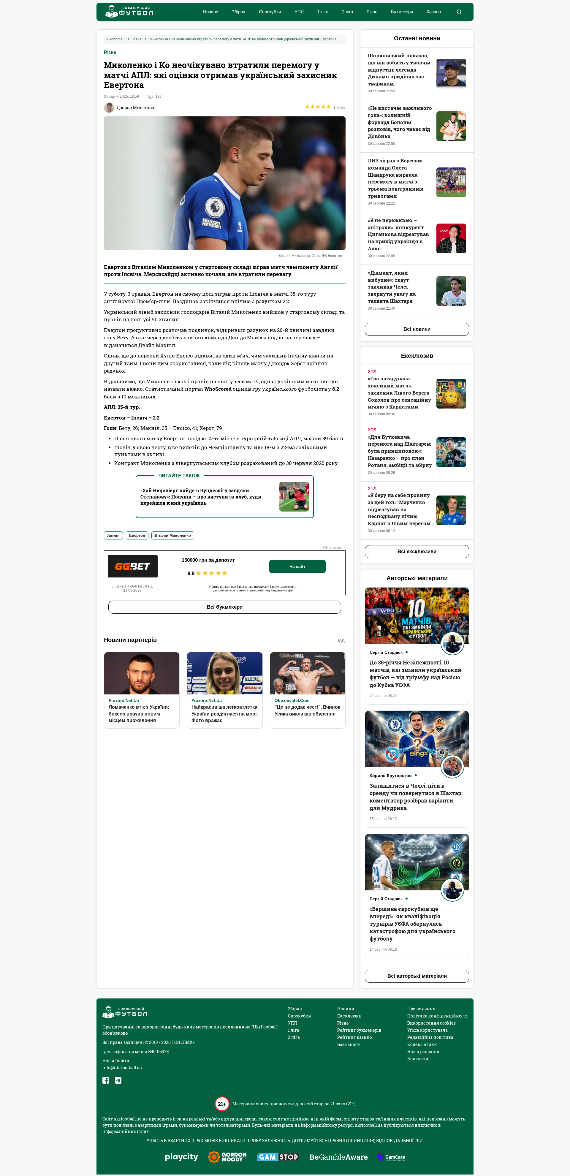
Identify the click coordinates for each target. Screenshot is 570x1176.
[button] (459, 12)
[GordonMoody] (227, 1157)
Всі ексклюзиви (417, 551)
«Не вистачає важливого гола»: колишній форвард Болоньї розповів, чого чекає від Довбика (400, 122)
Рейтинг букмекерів (359, 1030)
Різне (372, 11)
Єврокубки (270, 11)
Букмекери (402, 11)
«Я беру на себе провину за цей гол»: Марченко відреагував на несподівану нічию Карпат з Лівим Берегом (399, 509)
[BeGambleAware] (339, 1157)
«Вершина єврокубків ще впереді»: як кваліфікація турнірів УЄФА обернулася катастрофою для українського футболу (412, 923)
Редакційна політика (430, 1037)
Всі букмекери (225, 607)
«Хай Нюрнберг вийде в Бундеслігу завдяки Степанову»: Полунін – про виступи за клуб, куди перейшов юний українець (200, 496)
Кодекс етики (422, 1044)
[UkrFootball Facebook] (105, 1080)
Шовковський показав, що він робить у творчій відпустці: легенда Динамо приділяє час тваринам (399, 69)
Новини (210, 11)
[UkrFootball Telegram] (118, 1080)
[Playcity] (181, 1157)
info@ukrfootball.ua (122, 1067)
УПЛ (299, 11)
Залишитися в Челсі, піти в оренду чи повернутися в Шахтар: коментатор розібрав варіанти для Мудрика (416, 797)
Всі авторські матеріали (417, 976)
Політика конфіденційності (437, 1016)
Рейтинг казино (354, 1037)
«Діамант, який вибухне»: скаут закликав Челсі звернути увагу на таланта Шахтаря (392, 286)
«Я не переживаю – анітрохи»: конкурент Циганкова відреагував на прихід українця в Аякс (398, 234)
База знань (348, 1044)
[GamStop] (278, 1157)
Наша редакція (423, 1051)
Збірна (238, 11)
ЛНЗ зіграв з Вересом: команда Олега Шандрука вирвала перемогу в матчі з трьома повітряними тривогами (396, 178)
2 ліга (347, 11)
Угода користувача (427, 1030)
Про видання (421, 1009)
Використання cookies (431, 1023)
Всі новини (416, 329)
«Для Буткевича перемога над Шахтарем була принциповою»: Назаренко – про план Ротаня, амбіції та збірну (400, 450)
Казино (434, 11)
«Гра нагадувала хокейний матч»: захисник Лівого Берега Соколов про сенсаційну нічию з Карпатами (399, 392)
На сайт (297, 566)
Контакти (417, 1058)
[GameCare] (391, 1157)
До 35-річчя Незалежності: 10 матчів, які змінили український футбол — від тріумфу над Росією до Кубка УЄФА (415, 673)
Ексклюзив (349, 1016)
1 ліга (322, 11)
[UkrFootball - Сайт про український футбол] (126, 12)
